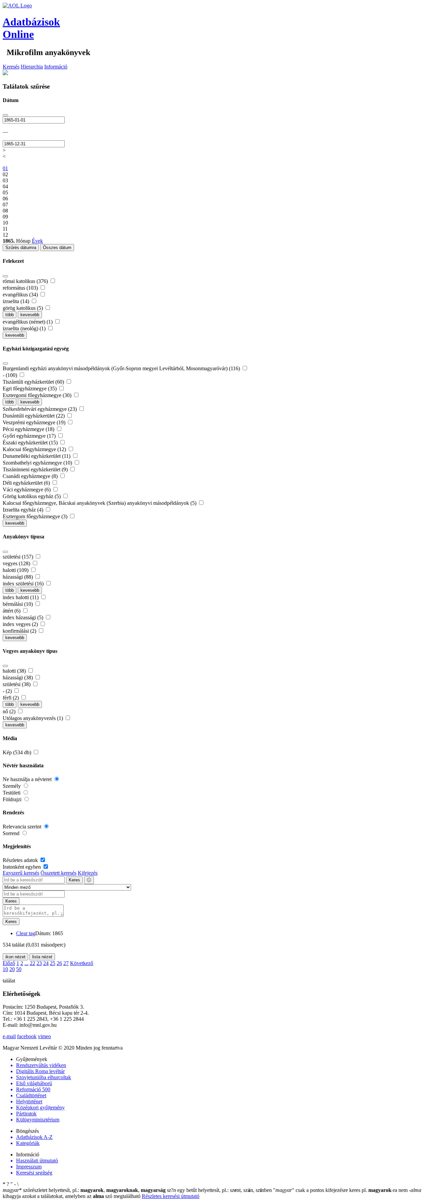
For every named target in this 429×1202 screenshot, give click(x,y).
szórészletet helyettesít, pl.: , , (84, 1190)
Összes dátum (57, 247)
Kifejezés (88, 873)
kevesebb (29, 314)
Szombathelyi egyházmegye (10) (38, 463)
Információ (55, 66)
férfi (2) (11, 698)
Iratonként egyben (22, 867)
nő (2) (10, 711)
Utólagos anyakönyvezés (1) (33, 718)
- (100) (10, 375)
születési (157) (19, 557)
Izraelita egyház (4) (24, 510)
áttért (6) (12, 611)
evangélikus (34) (21, 294)
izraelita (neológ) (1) (25, 328)
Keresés (11, 66)
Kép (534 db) (18, 752)
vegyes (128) (17, 563)
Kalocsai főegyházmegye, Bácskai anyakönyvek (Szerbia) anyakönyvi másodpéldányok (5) (100, 503)
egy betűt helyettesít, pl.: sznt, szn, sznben (220, 1190)
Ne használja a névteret (28, 779)
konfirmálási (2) (20, 631)
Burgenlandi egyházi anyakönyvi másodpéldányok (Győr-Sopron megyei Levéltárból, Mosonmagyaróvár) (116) (122, 368)
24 (46, 963)
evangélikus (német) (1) (28, 322)
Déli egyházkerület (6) (27, 483)
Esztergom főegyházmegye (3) (36, 516)
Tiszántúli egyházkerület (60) (34, 382)
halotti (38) (15, 671)
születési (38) (17, 684)
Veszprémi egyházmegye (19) (35, 422)
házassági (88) (18, 577)
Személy (12, 786)
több (9, 314)
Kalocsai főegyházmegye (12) (35, 449)
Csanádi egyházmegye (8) (31, 476)
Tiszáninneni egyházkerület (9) (36, 469)
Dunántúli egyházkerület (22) (34, 416)
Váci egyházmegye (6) (27, 489)
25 (52, 963)
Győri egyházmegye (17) (30, 436)
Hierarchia (32, 66)
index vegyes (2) (21, 624)
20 (12, 969)
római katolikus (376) (26, 281)
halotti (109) (16, 570)
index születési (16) (24, 583)
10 (5, 969)
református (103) (21, 288)
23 (39, 963)
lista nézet (42, 956)
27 (66, 963)
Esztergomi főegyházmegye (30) (38, 395)
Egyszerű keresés (21, 873)
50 (18, 969)
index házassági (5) (24, 617)
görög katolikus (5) (23, 308)
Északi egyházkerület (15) (31, 442)
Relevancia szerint (23, 826)
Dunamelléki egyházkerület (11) (37, 456)
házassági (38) (18, 677)
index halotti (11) (21, 597)
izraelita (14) (16, 301)
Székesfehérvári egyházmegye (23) (40, 409)
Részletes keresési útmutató (170, 1196)
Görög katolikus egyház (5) (32, 496)
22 (32, 963)
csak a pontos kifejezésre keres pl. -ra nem (341, 1190)
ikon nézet (15, 956)
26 (59, 963)
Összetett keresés (58, 873)
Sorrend (12, 833)
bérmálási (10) (18, 604)
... (26, 963)
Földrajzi (13, 799)
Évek (37, 241)
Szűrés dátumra (20, 247)
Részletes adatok (21, 860)
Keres (74, 879)
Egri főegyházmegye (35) (30, 388)
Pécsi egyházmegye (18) (29, 429)
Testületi (12, 793)
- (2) (8, 691)
